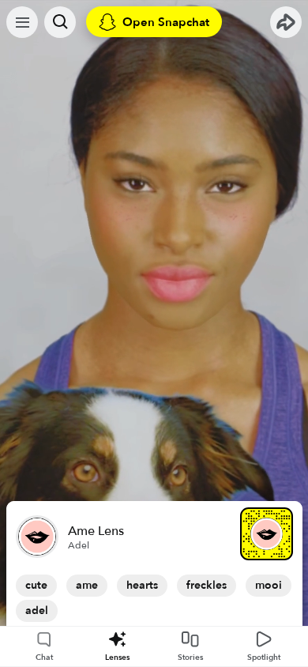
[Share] (286, 22)
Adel (78, 545)
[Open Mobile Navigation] (22, 22)
